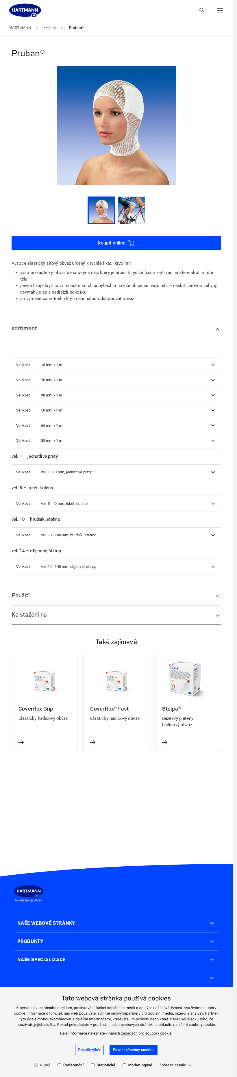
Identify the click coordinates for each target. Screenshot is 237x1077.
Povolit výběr (89, 1050)
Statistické (106, 1065)
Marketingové (140, 1065)
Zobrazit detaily (172, 1065)
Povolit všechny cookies (133, 1050)
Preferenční (73, 1065)
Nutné (45, 1065)
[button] (116, 364)
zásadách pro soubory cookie (146, 1033)
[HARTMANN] (25, 10)
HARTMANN (20, 27)
